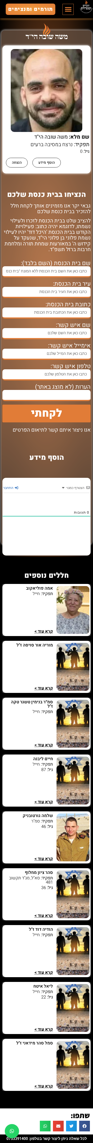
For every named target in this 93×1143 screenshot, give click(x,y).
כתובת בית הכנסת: (68, 304)
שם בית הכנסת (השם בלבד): (56, 263)
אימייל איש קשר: (69, 346)
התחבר (8, 488)
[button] (68, 9)
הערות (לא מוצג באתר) (63, 387)
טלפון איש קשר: (71, 366)
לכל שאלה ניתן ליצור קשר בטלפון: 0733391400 (46, 1138)
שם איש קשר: (73, 325)
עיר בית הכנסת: (72, 284)
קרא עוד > (43, 631)
